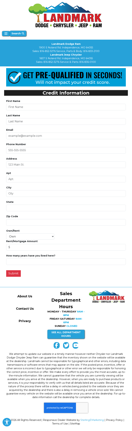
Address (11, 158)
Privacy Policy (114, 420)
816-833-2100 (91, 51)
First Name (13, 101)
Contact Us (25, 309)
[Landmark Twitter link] (66, 346)
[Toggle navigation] (6, 33)
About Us (24, 296)
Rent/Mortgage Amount (22, 241)
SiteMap (75, 423)
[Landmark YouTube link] (76, 346)
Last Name (13, 115)
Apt (8, 173)
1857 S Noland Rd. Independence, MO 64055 (66, 58)
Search (16, 33)
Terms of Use (60, 423)
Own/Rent (13, 230)
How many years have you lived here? (30, 255)
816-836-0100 (87, 61)
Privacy (25, 321)
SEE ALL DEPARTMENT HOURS (66, 334)
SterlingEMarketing (92, 420)
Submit (13, 273)
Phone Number (16, 144)
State (10, 201)
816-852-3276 (48, 51)
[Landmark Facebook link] (57, 346)
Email (9, 129)
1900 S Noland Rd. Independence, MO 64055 (66, 47)
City (8, 187)
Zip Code (12, 216)
